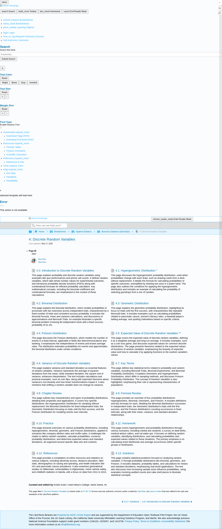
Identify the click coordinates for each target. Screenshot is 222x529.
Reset (4, 78)
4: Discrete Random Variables (54, 491)
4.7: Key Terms (124, 363)
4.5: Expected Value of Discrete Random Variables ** (148, 333)
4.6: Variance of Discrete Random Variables (63, 363)
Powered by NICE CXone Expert (74, 515)
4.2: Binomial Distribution (51, 303)
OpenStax (42, 259)
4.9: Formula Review (128, 393)
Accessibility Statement (173, 521)
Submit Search (8, 59)
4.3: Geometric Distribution (132, 303)
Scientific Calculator (16, 154)
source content (155, 491)
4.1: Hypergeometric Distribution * (136, 270)
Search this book (7, 50)
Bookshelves (60, 232)
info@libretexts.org (70, 524)
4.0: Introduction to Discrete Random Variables (65, 270)
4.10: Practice (44, 423)
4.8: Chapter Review (49, 393)
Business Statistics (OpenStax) (115, 232)
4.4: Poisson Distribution (51, 333)
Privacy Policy (132, 521)
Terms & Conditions (150, 521)
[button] (11, 177)
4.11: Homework (125, 423)
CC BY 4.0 (86, 491)
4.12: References (47, 453)
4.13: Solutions (124, 453)
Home (41, 232)
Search (33, 225)
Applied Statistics (83, 232)
